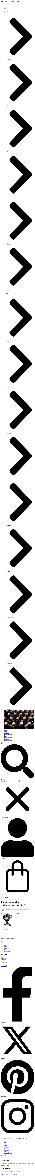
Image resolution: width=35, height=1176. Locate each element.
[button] (17, 762)
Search (2, 781)
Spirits (5, 731)
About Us (6, 733)
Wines (5, 730)
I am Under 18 (13, 1174)
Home (5, 7)
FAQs (5, 736)
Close (2, 1157)
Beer (5, 8)
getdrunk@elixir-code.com (7, 938)
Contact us (6, 739)
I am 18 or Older (5, 1174)
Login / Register (8, 1153)
